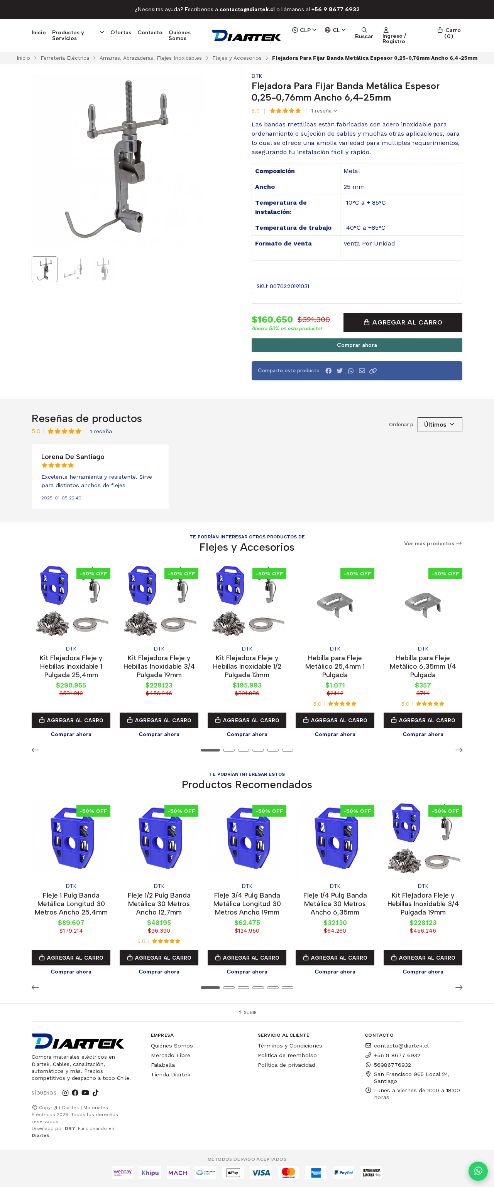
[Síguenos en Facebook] (75, 1093)
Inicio (39, 32)
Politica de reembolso (287, 1055)
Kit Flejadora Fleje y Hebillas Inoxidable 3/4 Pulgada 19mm (159, 666)
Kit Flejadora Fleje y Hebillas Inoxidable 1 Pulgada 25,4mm (71, 666)
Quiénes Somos (180, 35)
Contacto (149, 32)
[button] (373, 371)
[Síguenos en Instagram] (65, 1093)
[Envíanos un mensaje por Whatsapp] (478, 1171)
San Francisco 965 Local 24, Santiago (412, 1077)
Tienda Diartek (171, 1074)
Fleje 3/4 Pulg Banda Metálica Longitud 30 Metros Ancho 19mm (247, 903)
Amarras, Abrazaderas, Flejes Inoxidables (151, 58)
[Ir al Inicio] (247, 35)
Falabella (163, 1065)
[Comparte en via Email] (362, 371)
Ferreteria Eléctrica (65, 58)
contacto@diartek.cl (401, 1045)
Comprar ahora (357, 344)
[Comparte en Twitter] (339, 371)
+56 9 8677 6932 (397, 1055)
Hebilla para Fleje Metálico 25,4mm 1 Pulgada (335, 666)
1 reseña (322, 111)
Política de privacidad (286, 1065)
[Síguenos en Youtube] (85, 1093)
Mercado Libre (170, 1055)
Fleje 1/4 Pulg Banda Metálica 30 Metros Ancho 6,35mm (335, 903)
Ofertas (120, 32)
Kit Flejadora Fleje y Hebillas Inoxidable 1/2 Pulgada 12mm (247, 666)
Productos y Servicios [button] (68, 35)
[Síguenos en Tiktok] (95, 1093)
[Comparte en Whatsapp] (351, 371)
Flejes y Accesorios (237, 58)
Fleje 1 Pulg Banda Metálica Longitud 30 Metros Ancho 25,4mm (71, 903)
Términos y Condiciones (290, 1045)
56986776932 (392, 1065)
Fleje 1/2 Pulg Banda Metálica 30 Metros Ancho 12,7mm (159, 903)
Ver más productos (430, 543)
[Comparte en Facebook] (328, 371)
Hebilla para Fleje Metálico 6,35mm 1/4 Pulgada (423, 666)
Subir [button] (250, 1012)
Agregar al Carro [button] (75, 720)
